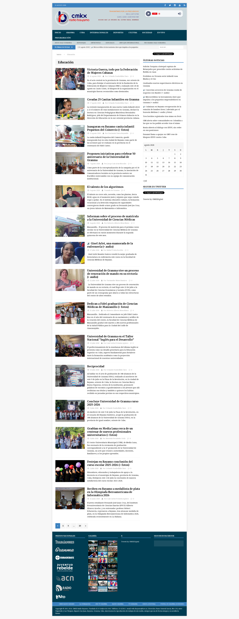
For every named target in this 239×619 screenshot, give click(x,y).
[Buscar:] (171, 47)
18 (152, 167)
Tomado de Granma (112, 190)
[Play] (148, 14)
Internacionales (99, 33)
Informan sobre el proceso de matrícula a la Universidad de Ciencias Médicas (113, 218)
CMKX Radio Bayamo (66, 604)
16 (181, 162)
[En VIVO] (184, 5)
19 (157, 167)
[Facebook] (165, 5)
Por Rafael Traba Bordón (113, 250)
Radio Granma (117, 604)
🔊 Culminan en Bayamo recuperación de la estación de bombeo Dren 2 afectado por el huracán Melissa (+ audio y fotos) (162, 109)
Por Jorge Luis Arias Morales (115, 164)
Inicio (58, 33)
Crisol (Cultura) (148, 604)
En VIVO (161, 33)
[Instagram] (175, 5)
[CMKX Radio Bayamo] (73, 18)
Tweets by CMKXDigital (153, 199)
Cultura (132, 33)
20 (163, 167)
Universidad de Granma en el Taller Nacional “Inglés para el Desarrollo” (110, 338)
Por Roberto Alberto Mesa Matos (116, 223)
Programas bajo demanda (155, 43)
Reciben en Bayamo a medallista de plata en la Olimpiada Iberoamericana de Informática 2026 (113, 492)
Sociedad (147, 33)
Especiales (110, 43)
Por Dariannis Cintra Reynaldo (116, 133)
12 (157, 162)
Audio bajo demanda (63, 43)
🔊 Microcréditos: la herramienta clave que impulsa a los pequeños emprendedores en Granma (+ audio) (162, 100)
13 (163, 162)
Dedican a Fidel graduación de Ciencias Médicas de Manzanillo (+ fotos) (112, 305)
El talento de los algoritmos (105, 186)
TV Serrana (132, 604)
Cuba (82, 33)
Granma (70, 33)
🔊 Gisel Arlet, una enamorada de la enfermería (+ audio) (110, 245)
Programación (63, 38)
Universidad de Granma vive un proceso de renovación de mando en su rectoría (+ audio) (113, 274)
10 (146, 162)
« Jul (145, 181)
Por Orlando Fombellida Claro (116, 76)
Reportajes (81, 43)
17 (146, 167)
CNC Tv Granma (101, 604)
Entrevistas (96, 43)
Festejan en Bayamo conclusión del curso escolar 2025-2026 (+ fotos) (110, 463)
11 (152, 162)
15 (175, 162)
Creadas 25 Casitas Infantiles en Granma (113, 99)
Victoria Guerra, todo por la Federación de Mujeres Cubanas (112, 71)
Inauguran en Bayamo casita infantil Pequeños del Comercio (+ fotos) (110, 128)
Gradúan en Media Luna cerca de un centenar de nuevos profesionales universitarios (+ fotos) (110, 432)
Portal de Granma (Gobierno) (172, 604)
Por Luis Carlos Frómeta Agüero (116, 343)
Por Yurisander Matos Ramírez (115, 280)
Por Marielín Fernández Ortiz (114, 438)
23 (80, 526)
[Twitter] (170, 5)
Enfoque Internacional (129, 43)
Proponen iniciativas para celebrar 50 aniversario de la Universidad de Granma (111, 157)
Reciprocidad (95, 366)
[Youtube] (180, 5)
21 (169, 167)
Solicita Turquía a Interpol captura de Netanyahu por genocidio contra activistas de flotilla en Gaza (162, 69)
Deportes (118, 33)
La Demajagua (84, 604)
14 (169, 162)
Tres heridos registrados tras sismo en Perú (162, 116)
